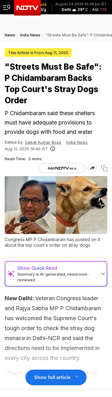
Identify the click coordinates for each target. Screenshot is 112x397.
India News (77, 142)
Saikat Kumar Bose (43, 142)
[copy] (104, 168)
